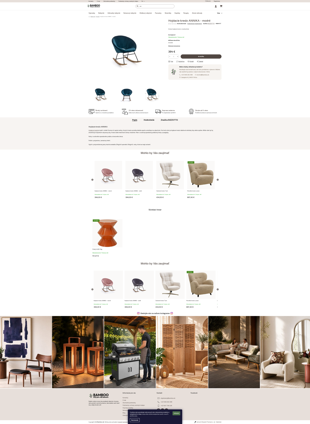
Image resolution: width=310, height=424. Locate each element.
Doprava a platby (128, 408)
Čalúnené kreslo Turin (162, 191)
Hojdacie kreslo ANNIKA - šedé (133, 191)
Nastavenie (134, 420)
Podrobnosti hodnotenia (194, 23)
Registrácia (217, 1)
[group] (108, 179)
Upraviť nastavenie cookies (126, 422)
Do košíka (201, 56)
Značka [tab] (169, 120)
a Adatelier (217, 422)
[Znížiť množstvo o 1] (169, 56)
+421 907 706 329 (166, 405)
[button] (108, 197)
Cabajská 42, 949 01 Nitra (189, 77)
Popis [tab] (134, 120)
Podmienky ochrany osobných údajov (128, 1)
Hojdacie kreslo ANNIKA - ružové (103, 191)
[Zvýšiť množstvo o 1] (178, 56)
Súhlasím (176, 413)
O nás (98, 1)
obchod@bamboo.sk (203, 75)
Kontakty (91, 1)
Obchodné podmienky (109, 1)
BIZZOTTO (211, 23)
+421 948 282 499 (187, 75)
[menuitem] (92, 13)
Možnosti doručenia (174, 46)
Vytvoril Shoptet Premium (204, 422)
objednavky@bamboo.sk (168, 398)
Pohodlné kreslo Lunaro (193, 191)
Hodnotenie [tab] (149, 120)
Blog (124, 413)
